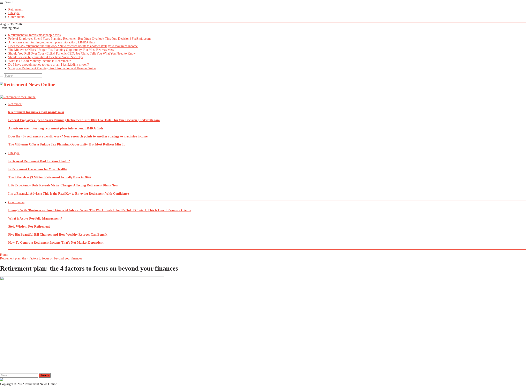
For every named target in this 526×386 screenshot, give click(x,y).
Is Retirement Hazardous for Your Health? (37, 169)
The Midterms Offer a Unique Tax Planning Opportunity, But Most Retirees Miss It (62, 49)
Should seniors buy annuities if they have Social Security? (45, 57)
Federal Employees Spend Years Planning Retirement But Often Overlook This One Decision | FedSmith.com (79, 38)
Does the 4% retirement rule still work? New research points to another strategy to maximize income (73, 46)
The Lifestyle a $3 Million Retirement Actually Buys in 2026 (49, 177)
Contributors (16, 17)
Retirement (15, 9)
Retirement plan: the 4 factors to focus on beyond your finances (41, 258)
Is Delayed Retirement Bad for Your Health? (39, 161)
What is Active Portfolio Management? (35, 218)
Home (4, 254)
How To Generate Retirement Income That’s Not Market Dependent (55, 242)
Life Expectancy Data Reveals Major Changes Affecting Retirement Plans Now (63, 185)
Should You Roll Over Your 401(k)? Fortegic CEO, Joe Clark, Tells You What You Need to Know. (72, 53)
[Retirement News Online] (18, 97)
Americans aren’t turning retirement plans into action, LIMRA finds (52, 42)
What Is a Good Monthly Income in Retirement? (39, 61)
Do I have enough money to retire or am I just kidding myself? (48, 64)
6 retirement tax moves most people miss (34, 35)
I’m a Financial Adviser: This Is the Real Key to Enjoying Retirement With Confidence (68, 193)
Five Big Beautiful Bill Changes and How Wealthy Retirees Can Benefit (57, 234)
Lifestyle (14, 13)
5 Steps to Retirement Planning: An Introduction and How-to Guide (52, 68)
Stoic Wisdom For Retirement (29, 226)
